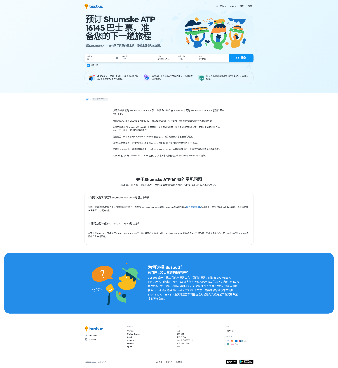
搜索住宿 (94, 65)
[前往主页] (93, 6)
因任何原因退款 (193, 207)
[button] (116, 58)
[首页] (87, 99)
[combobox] (99, 58)
